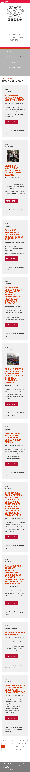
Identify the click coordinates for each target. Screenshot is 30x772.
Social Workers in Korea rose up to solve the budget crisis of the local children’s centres (14, 376)
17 (6, 746)
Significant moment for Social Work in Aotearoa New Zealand (13, 170)
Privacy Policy (16, 769)
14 (22, 743)
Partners (15, 73)
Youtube (17, 19)
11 (12, 743)
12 (15, 743)
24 (6, 749)
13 (19, 743)
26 (13, 749)
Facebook (9, 19)
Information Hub (15, 67)
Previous (5, 740)
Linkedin (20, 19)
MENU (6, 2)
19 (13, 746)
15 (26, 743)
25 (10, 749)
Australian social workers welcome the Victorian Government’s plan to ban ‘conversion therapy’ (14, 295)
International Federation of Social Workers (15, 12)
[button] (2, 2)
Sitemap (3, 769)
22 (24, 746)
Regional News (19, 56)
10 (8, 743)
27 (17, 749)
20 (17, 746)
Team (21, 51)
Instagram (12, 19)
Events (7, 56)
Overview (10, 51)
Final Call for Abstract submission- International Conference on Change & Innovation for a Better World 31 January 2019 (14, 575)
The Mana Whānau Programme (15, 633)
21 (20, 746)
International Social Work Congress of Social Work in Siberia (13, 437)
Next (24, 749)
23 (3, 749)
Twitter (15, 19)
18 (10, 746)
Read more (10, 122)
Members (15, 62)
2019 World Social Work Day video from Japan (14, 97)
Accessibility (9, 769)
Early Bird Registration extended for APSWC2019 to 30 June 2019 (14, 234)
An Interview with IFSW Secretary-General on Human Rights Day (15, 688)
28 (20, 749)
